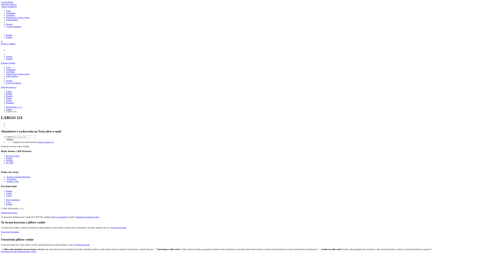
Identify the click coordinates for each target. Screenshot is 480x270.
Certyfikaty (10, 15)
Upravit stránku (7, 2)
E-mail (9, 137)
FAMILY (9, 161)
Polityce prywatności (59, 217)
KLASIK (10, 163)
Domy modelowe (13, 200)
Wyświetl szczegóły (118, 228)
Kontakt (9, 37)
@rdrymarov (11, 179)
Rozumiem (14, 232)
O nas (8, 11)
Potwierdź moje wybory (26, 251)
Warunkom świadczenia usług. (87, 217)
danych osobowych (46, 142)
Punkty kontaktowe (9, 7)
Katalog (9, 35)
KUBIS (9, 158)
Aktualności (11, 13)
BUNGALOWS (12, 156)
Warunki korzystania (9, 213)
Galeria (9, 195)
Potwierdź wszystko (9, 251)
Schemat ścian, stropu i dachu (17, 17)
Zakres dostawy (12, 20)
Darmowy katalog (8, 44)
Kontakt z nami (12, 181)
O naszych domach (13, 27)
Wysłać (9, 139)
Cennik (9, 193)
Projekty (9, 24)
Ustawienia (5, 232)
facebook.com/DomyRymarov (18, 177)
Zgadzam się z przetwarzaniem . (34, 142)
